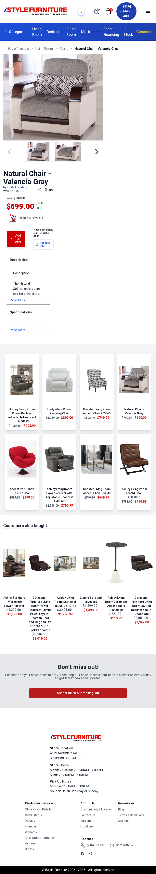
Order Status (33, 815)
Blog (121, 809)
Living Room (37, 32)
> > (44, 49)
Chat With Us (124, 845)
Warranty (31, 832)
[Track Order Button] (97, 11)
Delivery (30, 820)
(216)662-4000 (96, 845)
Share (49, 189)
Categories (18, 32)
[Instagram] (90, 853)
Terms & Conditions (131, 815)
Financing (31, 826)
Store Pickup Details (38, 809)
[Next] (96, 151)
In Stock (128, 32)
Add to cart (18, 239)
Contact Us (87, 815)
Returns (30, 843)
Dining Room (71, 32)
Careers (85, 820)
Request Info (45, 244)
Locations (86, 826)
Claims (29, 849)
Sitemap (123, 820)
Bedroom (54, 32)
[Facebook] (82, 853)
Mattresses (91, 32)
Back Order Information (40, 837)
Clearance (144, 32)
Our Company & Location (96, 809)
